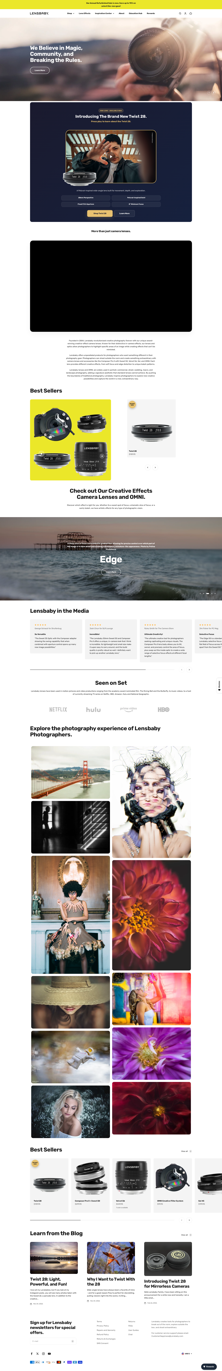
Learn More (40, 70)
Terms (99, 1321)
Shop (69, 13)
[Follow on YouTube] (49, 1353)
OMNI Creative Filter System (170, 1201)
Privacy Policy (103, 1326)
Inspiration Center (103, 13)
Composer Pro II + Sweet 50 (87, 1201)
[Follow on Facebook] (31, 1353)
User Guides (133, 1330)
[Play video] (111, 156)
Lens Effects (84, 13)
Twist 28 (133, 451)
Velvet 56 (120, 1201)
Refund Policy (103, 1334)
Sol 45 (201, 1201)
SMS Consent (102, 1343)
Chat (130, 1334)
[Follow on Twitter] (37, 1353)
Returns (131, 1321)
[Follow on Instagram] (43, 1353)
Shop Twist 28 (100, 213)
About (121, 13)
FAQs (130, 1326)
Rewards (151, 13)
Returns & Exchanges (106, 1339)
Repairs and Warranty (106, 1330)
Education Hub (135, 13)
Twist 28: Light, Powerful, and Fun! (48, 1282)
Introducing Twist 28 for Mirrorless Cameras (166, 1284)
